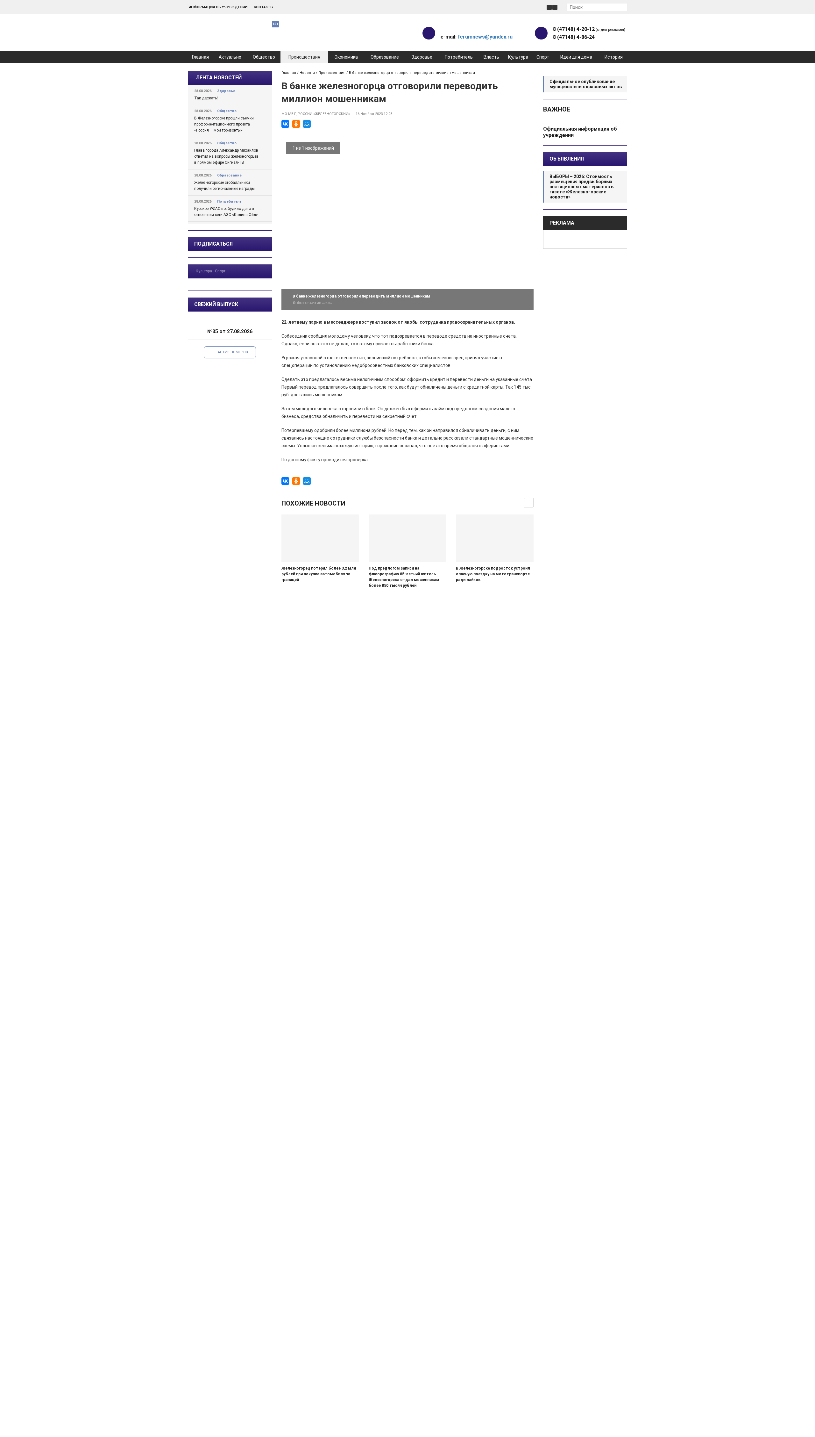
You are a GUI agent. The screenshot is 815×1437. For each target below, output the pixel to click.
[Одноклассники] (296, 124)
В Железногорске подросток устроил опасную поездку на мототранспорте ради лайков (493, 574)
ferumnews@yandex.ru (485, 37)
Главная (200, 57)
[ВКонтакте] (285, 124)
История (614, 57)
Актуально (230, 57)
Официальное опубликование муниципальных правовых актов (585, 84)
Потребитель (459, 57)
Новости (307, 73)
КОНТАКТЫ (263, 7)
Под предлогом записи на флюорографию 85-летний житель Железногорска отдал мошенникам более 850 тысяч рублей (404, 577)
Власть (491, 57)
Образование (385, 57)
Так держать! (206, 98)
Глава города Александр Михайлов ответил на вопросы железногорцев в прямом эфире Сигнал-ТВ (226, 156)
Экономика (346, 57)
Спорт (542, 57)
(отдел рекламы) (589, 29)
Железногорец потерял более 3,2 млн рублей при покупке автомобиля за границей (318, 574)
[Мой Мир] (307, 124)
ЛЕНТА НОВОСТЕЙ (219, 78)
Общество (264, 57)
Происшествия (304, 57)
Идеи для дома (576, 57)
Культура (518, 57)
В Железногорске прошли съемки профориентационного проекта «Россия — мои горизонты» (224, 124)
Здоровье (421, 57)
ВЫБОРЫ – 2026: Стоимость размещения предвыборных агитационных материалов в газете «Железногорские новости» (581, 186)
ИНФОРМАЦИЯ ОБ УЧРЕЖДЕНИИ (217, 7)
